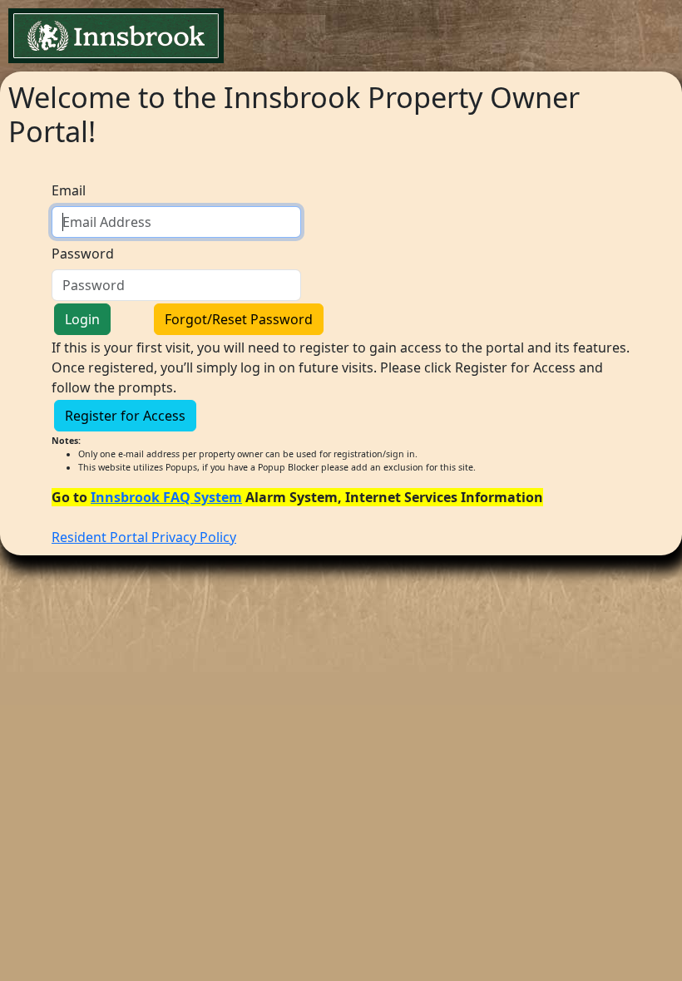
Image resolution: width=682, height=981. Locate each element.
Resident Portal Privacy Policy (144, 537)
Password (83, 253)
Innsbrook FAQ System (166, 497)
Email (69, 190)
